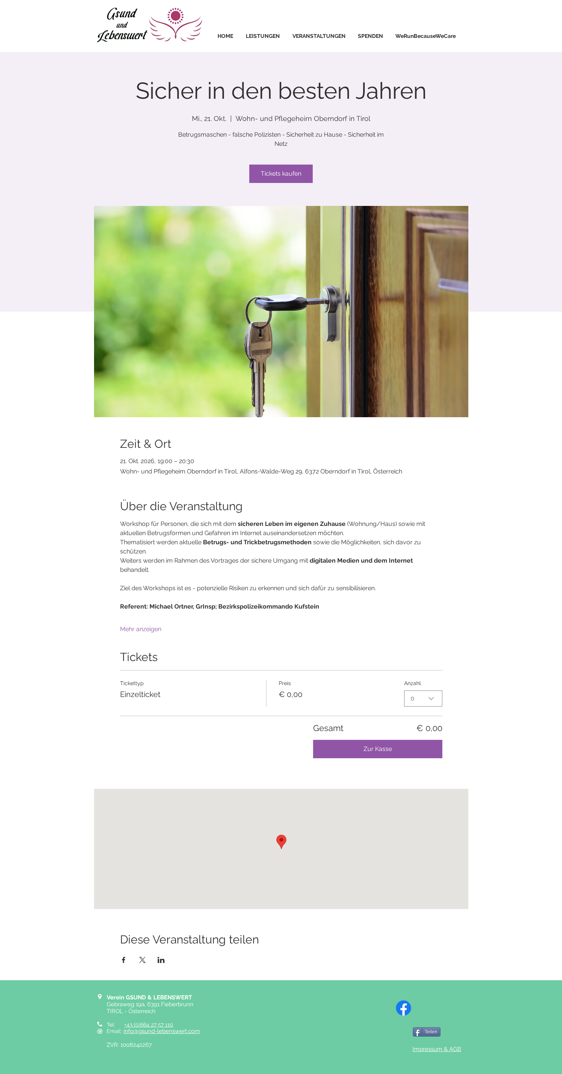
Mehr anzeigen (140, 629)
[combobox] (423, 698)
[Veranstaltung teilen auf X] (142, 960)
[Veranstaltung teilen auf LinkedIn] (161, 960)
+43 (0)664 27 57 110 (148, 1025)
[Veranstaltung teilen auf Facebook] (123, 960)
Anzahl (412, 683)
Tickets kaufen (281, 173)
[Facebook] (403, 1008)
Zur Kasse (378, 748)
